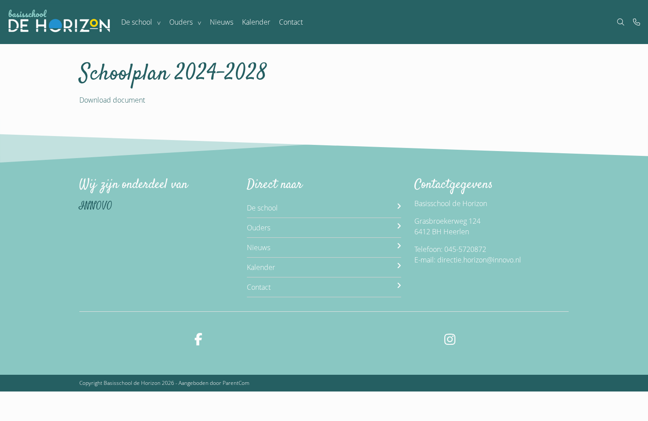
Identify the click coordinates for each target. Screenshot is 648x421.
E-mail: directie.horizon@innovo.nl (467, 260)
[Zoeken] (621, 22)
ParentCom (236, 383)
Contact (291, 22)
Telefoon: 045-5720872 (450, 249)
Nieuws (221, 22)
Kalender (256, 22)
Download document (112, 100)
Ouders (181, 22)
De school (136, 22)
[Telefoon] (636, 22)
